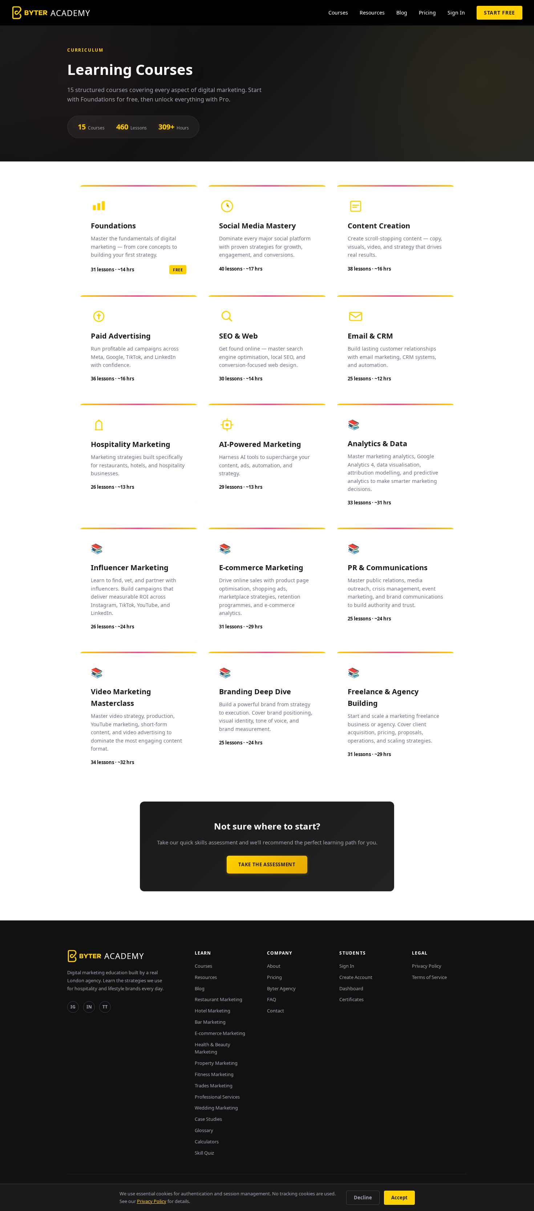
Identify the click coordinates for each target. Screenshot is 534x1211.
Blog (401, 12)
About (273, 966)
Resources (372, 12)
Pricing (427, 12)
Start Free (499, 12)
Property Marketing (216, 1063)
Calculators (207, 1141)
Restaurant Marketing (218, 999)
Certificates (351, 999)
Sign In (456, 12)
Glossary (204, 1130)
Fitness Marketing (214, 1074)
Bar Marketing (210, 1022)
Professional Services (217, 1097)
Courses (338, 12)
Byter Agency (281, 988)
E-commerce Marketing (220, 1033)
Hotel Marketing (212, 1010)
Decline (363, 1197)
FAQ (271, 999)
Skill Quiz (204, 1153)
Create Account (355, 977)
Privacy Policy (426, 966)
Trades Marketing (213, 1085)
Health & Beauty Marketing (212, 1048)
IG (73, 1007)
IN (89, 1007)
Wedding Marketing (216, 1107)
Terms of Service (429, 977)
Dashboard (351, 988)
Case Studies (208, 1119)
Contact (275, 1010)
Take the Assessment (266, 864)
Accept (399, 1197)
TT (105, 1007)
